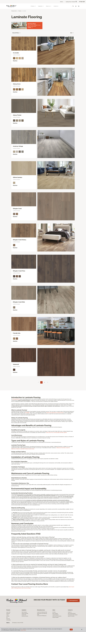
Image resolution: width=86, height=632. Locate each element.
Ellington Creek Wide (19, 302)
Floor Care (8, 618)
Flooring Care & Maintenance (41, 615)
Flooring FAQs (24, 614)
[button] (73, 6)
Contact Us (56, 6)
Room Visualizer (24, 612)
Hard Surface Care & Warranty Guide (42, 614)
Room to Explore (55, 613)
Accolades (16, 53)
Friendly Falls (16, 333)
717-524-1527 (82, 1)
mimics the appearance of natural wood (55, 412)
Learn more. (23, 630)
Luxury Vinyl (8, 612)
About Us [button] (48, 6)
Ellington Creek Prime (19, 271)
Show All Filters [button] (15, 32)
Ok (71, 629)
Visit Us (61, 1)
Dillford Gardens (17, 177)
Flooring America (16, 399)
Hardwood (8, 613)
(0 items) (78, 6)
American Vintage (18, 146)
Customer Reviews (56, 614)
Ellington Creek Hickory (19, 239)
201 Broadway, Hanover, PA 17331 (17, 622)
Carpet (7, 614)
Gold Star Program (56, 617)
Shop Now (15, 60)
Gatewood (16, 364)
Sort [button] (71, 32)
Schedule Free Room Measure (72, 614)
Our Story (54, 612)
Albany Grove (16, 84)
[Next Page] (47, 382)
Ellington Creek (17, 208)
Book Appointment (74, 600)
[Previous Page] (38, 382)
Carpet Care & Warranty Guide (42, 612)
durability (27, 412)
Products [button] (32, 6)
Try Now (29, 27)
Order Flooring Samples (72, 613)
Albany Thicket (17, 115)
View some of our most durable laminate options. (56, 432)
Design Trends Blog (25, 613)
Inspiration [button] (40, 6)
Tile (7, 617)
